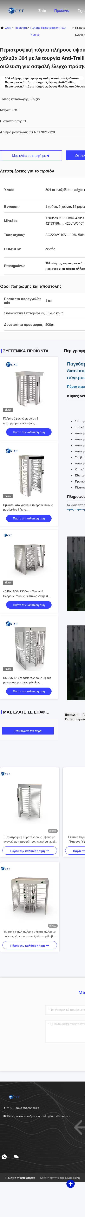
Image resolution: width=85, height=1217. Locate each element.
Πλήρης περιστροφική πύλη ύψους (48, 31)
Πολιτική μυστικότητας (20, 1177)
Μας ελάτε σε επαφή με (29, 156)
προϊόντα (21, 27)
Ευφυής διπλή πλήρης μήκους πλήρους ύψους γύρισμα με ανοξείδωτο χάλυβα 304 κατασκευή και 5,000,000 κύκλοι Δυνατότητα (30, 934)
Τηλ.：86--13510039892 (22, 1108)
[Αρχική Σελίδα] (16, 10)
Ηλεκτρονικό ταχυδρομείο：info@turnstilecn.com (38, 1116)
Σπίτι (42, 11)
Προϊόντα (61, 11)
